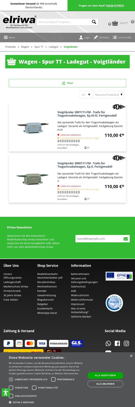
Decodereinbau (46, 282)
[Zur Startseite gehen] (18, 22)
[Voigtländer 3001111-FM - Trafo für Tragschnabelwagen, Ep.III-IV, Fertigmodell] (32, 127)
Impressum (77, 304)
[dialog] (67, 379)
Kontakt (41, 291)
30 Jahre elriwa (12, 295)
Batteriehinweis (80, 274)
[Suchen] (94, 22)
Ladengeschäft (12, 282)
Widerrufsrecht (80, 295)
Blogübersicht (45, 299)
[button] (6, 392)
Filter (69, 83)
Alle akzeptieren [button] (105, 375)
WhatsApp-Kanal (47, 313)
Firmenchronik (12, 291)
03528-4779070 (115, 5)
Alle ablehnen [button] (105, 383)
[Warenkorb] (106, 17)
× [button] (131, 356)
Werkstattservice (47, 286)
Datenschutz (78, 286)
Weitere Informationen (66, 373)
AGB (73, 291)
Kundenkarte (45, 308)
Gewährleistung (46, 295)
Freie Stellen (11, 299)
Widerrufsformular (82, 299)
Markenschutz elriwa (16, 286)
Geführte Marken (81, 316)
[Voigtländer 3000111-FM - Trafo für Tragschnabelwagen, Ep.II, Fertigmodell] (32, 178)
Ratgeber (42, 304)
